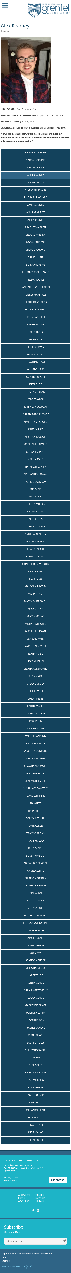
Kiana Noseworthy (35, 990)
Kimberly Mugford (35, 422)
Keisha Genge (35, 983)
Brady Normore (35, 556)
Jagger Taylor (35, 324)
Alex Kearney (35, 175)
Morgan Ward (36, 639)
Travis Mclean (36, 841)
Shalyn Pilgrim (35, 758)
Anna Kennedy (35, 212)
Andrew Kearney (35, 534)
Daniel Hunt (35, 257)
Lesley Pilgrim (35, 1080)
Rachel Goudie (35, 1028)
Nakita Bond (35, 459)
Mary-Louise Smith (35, 601)
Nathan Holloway (35, 474)
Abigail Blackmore (35, 863)
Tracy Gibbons (35, 833)
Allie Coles (36, 519)
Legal (4, 1257)
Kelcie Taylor (35, 399)
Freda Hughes (35, 280)
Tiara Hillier (35, 811)
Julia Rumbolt (35, 579)
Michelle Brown (35, 631)
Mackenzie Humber (35, 444)
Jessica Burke (35, 571)
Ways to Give (24, 1201)
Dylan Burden (35, 684)
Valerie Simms (35, 728)
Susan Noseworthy (35, 788)
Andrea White (35, 871)
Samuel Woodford (36, 751)
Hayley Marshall (35, 295)
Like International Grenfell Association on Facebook (33, 1211)
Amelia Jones (35, 205)
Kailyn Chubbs (35, 369)
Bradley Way (36, 1117)
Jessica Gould (35, 354)
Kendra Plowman (35, 407)
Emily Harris (35, 699)
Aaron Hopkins (35, 160)
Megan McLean (35, 1110)
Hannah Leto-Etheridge (36, 287)
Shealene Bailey (35, 773)
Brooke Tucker (35, 242)
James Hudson (36, 1095)
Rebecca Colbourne (35, 923)
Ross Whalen (35, 661)
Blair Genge (35, 1087)
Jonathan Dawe (36, 362)
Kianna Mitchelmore (35, 414)
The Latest (40, 1201)
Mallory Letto (35, 1013)
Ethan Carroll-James (35, 272)
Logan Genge (35, 998)
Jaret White (35, 975)
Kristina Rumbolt (36, 437)
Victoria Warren (35, 152)
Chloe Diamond (35, 250)
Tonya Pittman (35, 818)
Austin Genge (35, 945)
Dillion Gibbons (35, 968)
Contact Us (57, 1180)
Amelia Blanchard (35, 197)
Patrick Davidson (36, 482)
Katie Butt (35, 384)
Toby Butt (35, 1057)
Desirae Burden (35, 1140)
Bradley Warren (35, 227)
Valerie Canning (35, 736)
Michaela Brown (35, 624)
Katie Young (35, 1132)
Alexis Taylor (35, 182)
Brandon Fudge (35, 960)
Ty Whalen (35, 721)
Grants (21, 1198)
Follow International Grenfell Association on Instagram (38, 1211)
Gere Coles (35, 1065)
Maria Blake (35, 594)
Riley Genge (35, 848)
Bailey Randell (35, 220)
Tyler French (35, 930)
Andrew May (36, 1102)
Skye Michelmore (35, 781)
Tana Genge (35, 489)
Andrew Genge (35, 541)
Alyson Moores (35, 527)
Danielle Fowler (35, 885)
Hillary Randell (35, 309)
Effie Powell (36, 691)
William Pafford (35, 512)
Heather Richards (35, 302)
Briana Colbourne (35, 669)
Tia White (35, 803)
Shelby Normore (35, 1050)
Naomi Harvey (35, 1020)
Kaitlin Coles (35, 900)
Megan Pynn (35, 609)
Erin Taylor (35, 893)
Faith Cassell (35, 706)
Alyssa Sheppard (35, 190)
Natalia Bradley (35, 467)
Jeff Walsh (35, 339)
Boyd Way (36, 953)
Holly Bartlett (35, 317)
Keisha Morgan (35, 392)
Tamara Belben (35, 796)
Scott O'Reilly (35, 1043)
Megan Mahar (35, 616)
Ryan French (35, 1035)
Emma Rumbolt (35, 856)
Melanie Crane (35, 452)
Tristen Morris (35, 504)
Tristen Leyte (35, 497)
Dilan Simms (35, 676)
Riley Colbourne (35, 1072)
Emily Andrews (35, 265)
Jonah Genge (35, 1125)
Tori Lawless (35, 826)
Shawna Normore (35, 766)
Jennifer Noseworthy (35, 564)
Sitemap (6, 1261)
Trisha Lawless (35, 713)
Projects (40, 1195)
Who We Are (24, 1195)
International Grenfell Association (49, 11)
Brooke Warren (35, 235)
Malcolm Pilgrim (35, 586)
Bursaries (40, 1198)
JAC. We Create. (17, 1267)
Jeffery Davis (35, 347)
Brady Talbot (35, 549)
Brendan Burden (35, 878)
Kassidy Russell (36, 377)
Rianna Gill (35, 654)
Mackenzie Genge (35, 1005)
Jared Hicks (35, 332)
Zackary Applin (35, 743)
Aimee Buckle (35, 938)
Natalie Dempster (35, 646)
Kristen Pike (35, 429)
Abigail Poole (35, 167)
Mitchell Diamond (35, 915)
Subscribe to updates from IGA (64, 1241)
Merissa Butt (35, 908)
